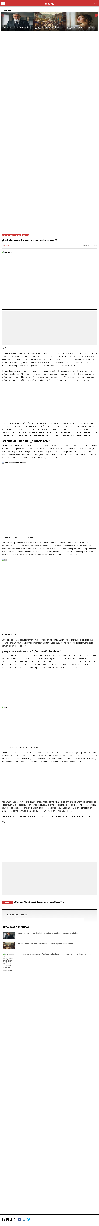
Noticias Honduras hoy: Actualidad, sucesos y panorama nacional (45, 943)
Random (26, 235)
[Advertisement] (49, 214)
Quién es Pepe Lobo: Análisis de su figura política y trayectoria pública (47, 933)
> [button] (96, 15)
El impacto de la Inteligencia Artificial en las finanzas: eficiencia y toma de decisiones (54, 954)
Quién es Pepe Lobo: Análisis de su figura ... (16, 28)
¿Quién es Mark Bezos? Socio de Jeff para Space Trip (39, 902)
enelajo (6, 245)
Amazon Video (8, 235)
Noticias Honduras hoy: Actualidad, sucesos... (47, 28)
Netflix (17, 235)
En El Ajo (8, 1219)
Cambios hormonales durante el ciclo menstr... (80, 28)
